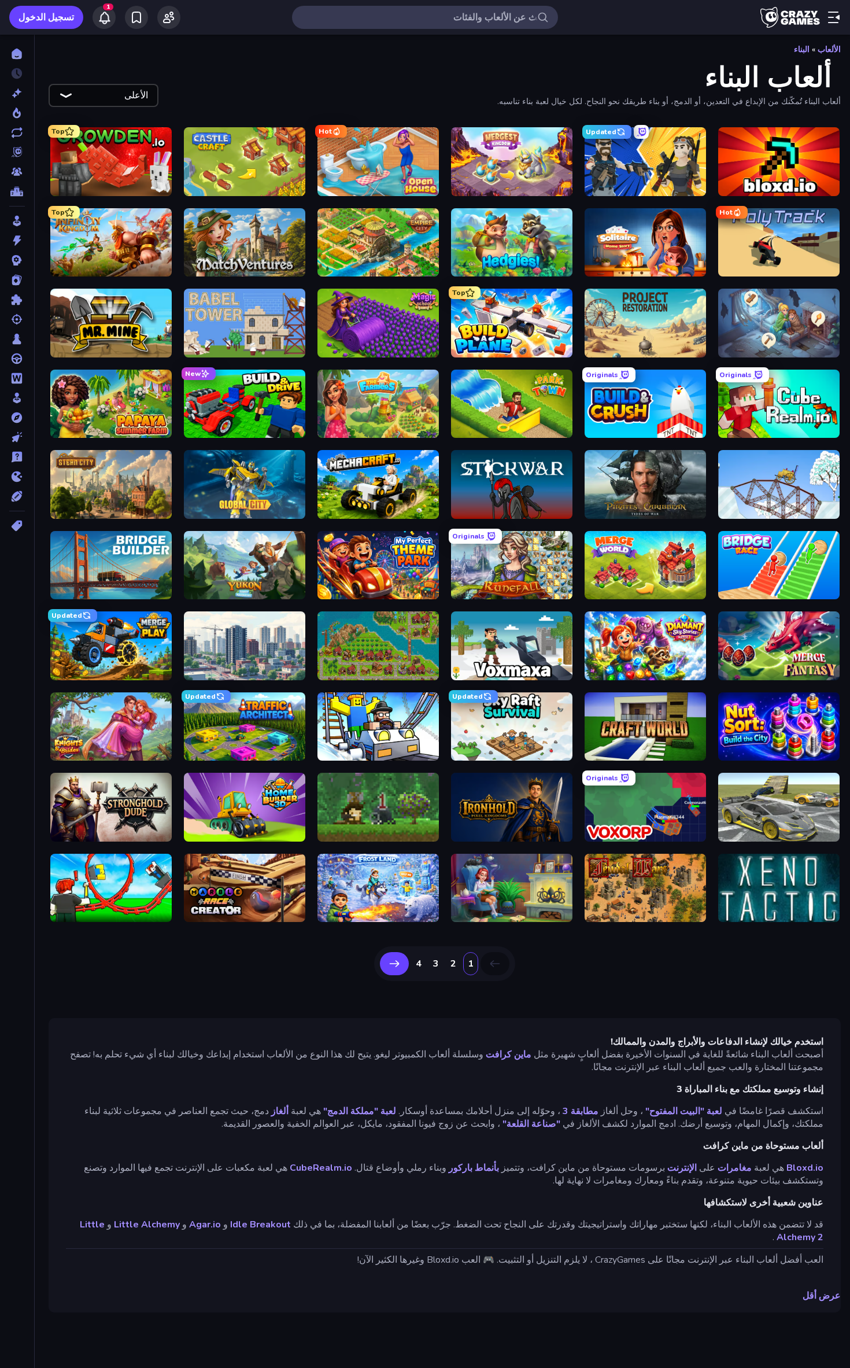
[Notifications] (104, 17)
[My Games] (136, 17)
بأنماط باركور (474, 1167)
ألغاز (280, 1111)
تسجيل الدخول (46, 17)
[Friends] (168, 17)
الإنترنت (682, 1167)
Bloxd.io (804, 1167)
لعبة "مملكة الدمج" (359, 1111)
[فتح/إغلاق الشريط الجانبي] (834, 17)
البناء (802, 49)
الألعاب (829, 49)
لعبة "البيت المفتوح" (683, 1111)
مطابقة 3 (580, 1111)
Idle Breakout (260, 1224)
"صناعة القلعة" (531, 1124)
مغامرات (735, 1167)
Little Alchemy (147, 1224)
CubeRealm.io (321, 1167)
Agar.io (205, 1224)
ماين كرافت (508, 1054)
